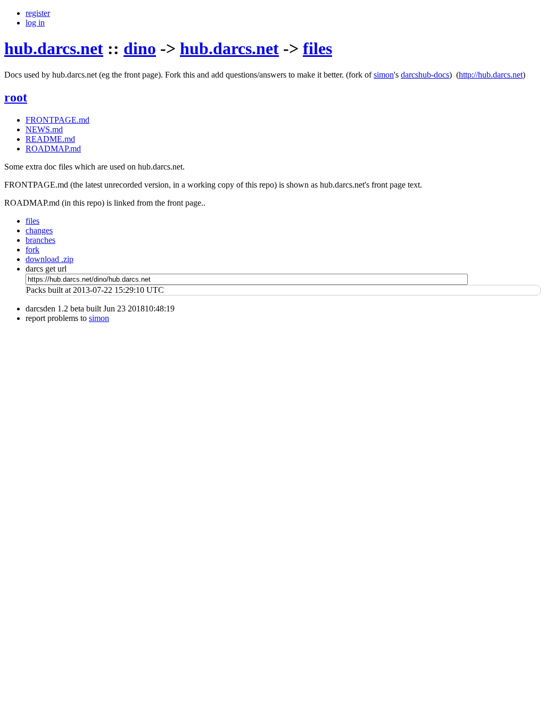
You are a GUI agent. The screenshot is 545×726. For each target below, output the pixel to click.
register (38, 13)
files (317, 48)
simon (384, 74)
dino (139, 48)
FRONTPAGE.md (57, 119)
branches (40, 239)
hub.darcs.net (53, 48)
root (15, 97)
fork (32, 249)
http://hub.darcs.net (491, 74)
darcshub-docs (425, 74)
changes (39, 230)
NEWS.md (44, 129)
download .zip (49, 259)
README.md (50, 138)
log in (35, 22)
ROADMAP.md (53, 148)
